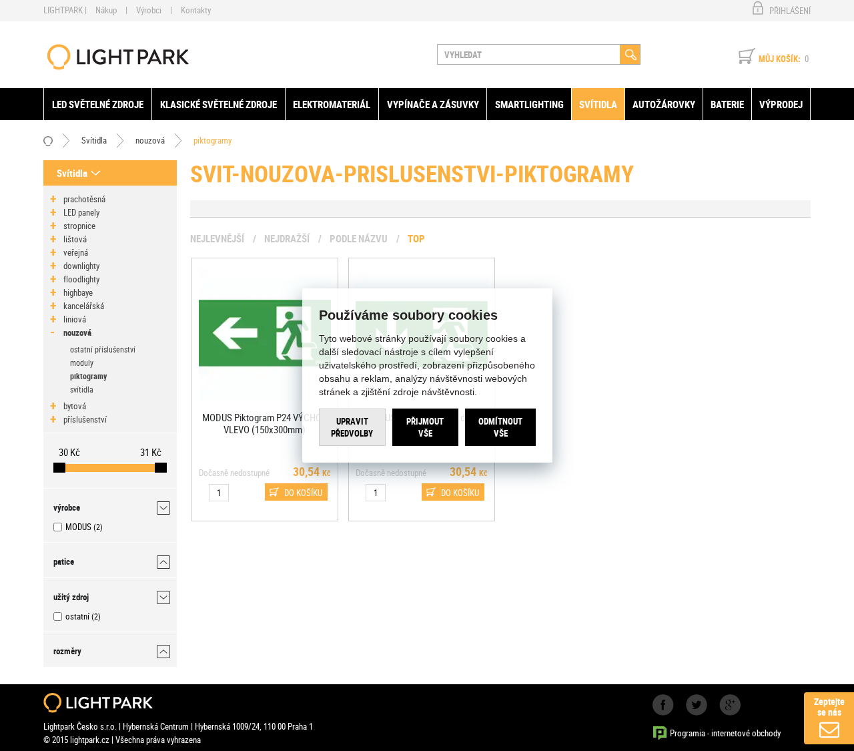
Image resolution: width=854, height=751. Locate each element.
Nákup (106, 10)
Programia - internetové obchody (725, 733)
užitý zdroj (71, 597)
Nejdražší (287, 238)
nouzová (150, 140)
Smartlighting (529, 104)
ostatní (77, 616)
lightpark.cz (118, 57)
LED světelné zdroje (97, 104)
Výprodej (781, 104)
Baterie (727, 104)
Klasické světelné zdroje (218, 104)
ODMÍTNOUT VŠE (500, 427)
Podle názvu (359, 238)
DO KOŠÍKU (303, 493)
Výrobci (148, 10)
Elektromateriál (331, 104)
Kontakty (196, 10)
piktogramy (212, 140)
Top (416, 238)
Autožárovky (663, 104)
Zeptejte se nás (829, 706)
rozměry (67, 651)
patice (63, 561)
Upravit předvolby (352, 427)
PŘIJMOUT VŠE (425, 427)
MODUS (78, 527)
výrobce (66, 507)
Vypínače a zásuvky (433, 104)
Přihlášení (790, 11)
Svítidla (598, 104)
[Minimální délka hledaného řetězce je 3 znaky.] (630, 54)
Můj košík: (780, 59)
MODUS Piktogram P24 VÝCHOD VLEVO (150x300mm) (264, 423)
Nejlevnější (217, 238)
